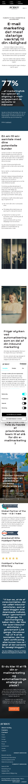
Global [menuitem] (3, 734)
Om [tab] (23, 368)
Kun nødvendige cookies (14, 419)
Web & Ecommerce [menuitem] (7, 762)
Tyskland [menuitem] (3, 750)
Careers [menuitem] (4, 730)
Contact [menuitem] (4, 732)
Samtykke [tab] (5, 368)
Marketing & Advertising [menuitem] (8, 757)
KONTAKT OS (14, 708)
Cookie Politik (15, 778)
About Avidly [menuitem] (6, 727)
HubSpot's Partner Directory (10, 581)
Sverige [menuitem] (3, 739)
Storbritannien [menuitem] (5, 746)
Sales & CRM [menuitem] (5, 766)
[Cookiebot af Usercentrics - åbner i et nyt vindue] (20, 364)
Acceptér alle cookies (14, 414)
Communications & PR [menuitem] (8, 759)
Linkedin (24, 781)
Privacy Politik (5, 778)
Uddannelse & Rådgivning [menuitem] (9, 773)
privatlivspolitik (15, 388)
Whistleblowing (6, 780)
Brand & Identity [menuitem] (6, 755)
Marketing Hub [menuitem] (6, 768)
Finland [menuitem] (3, 737)
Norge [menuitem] (3, 744)
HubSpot (8, 122)
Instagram (16, 781)
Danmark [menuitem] (3, 741)
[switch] (24, 398)
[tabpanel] (14, 478)
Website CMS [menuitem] (5, 771)
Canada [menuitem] (3, 748)
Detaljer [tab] (14, 368)
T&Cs (21, 778)
